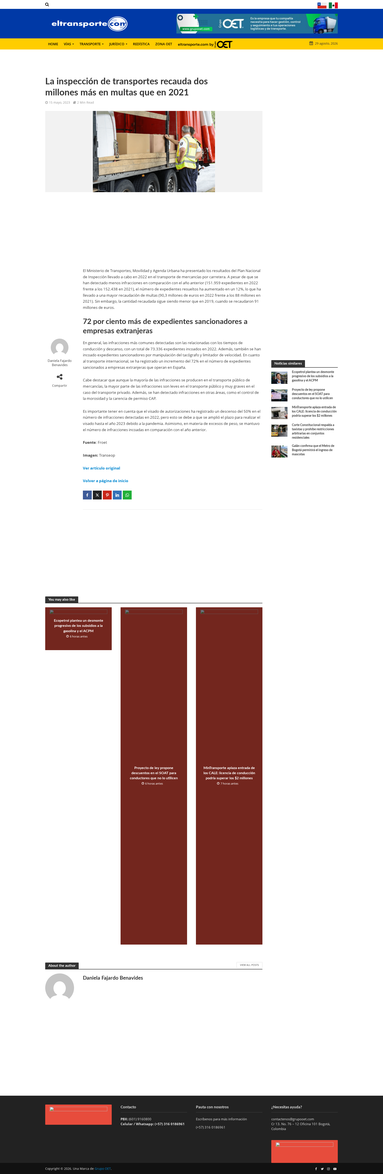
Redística (141, 44)
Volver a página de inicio (105, 480)
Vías (67, 44)
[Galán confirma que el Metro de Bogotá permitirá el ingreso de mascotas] (279, 451)
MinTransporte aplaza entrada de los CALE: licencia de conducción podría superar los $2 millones (229, 773)
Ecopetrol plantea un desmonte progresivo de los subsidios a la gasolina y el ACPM (78, 626)
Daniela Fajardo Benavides (60, 363)
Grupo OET (103, 1168)
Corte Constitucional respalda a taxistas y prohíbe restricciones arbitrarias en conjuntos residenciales (313, 431)
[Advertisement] (59, 265)
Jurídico (116, 44)
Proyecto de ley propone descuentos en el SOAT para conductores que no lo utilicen (154, 773)
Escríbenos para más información (222, 1119)
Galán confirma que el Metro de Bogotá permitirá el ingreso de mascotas (313, 450)
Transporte (90, 44)
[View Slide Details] (257, 24)
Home (53, 44)
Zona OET (163, 44)
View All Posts (249, 965)
